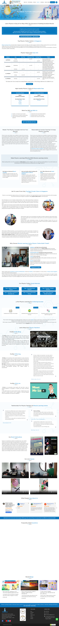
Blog (31, 611)
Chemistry (31, 271)
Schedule (32, 612)
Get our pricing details (29, 122)
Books (31, 613)
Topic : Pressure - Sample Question (48, 289)
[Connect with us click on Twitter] (4, 621)
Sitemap (31, 618)
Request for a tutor (35, 267)
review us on (8, 512)
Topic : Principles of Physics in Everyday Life (11, 293)
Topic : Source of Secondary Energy (29, 293)
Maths (32, 319)
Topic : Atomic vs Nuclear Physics (11, 289)
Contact (31, 617)
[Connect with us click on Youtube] (6, 621)
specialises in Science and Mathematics (17, 271)
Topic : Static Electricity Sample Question (48, 293)
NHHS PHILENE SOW (37, 503)
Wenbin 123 (22, 503)
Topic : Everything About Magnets (29, 289)
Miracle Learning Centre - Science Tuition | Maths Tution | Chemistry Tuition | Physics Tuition (10, 504)
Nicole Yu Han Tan (50, 503)
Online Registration (4, 622)
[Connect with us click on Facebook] (2, 621)
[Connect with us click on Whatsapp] (57, 619)
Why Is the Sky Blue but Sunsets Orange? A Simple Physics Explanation (29, 592)
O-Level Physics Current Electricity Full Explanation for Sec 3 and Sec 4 (47, 592)
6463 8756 (47, 611)
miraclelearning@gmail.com (49, 614)
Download (29, 84)
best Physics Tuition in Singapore (37, 148)
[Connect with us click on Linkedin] (8, 621)
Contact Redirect (9, 622)
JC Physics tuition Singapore (52, 271)
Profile (31, 616)
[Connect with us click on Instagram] (10, 621)
